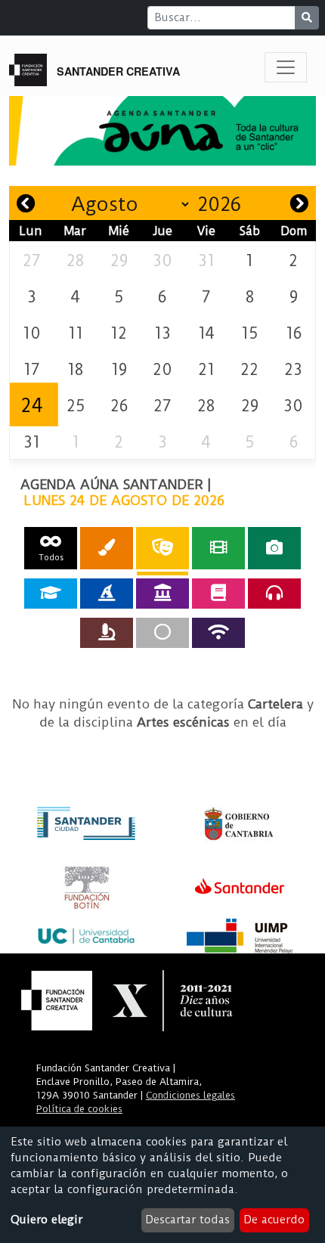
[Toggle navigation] (286, 67)
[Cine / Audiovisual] (218, 548)
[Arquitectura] (162, 593)
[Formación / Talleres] (50, 593)
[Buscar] (307, 17)
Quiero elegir (46, 1219)
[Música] (274, 593)
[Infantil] (106, 593)
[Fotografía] (274, 548)
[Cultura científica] (106, 633)
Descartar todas (187, 1219)
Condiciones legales (190, 1095)
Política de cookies (79, 1108)
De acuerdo (274, 1219)
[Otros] (162, 633)
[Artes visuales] (106, 548)
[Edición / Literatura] (218, 593)
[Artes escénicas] (162, 548)
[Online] (218, 633)
